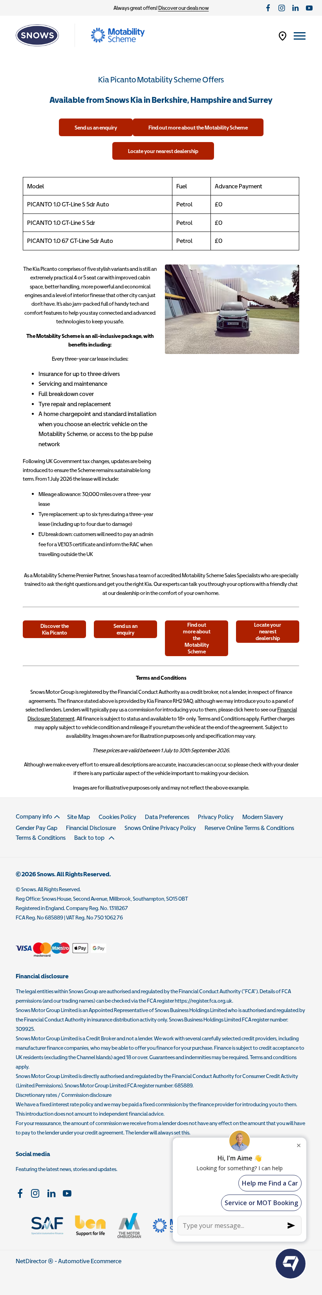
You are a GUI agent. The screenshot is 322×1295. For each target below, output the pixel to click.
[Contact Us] (282, 35)
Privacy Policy (216, 816)
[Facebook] (268, 8)
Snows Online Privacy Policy (160, 827)
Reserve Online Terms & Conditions (249, 827)
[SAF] (47, 1226)
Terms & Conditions (41, 837)
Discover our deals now (183, 8)
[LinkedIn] (295, 8)
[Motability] (117, 35)
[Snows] (37, 35)
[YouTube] (309, 8)
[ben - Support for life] (90, 1225)
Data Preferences (167, 816)
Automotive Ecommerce (89, 1260)
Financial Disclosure (91, 827)
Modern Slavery (262, 816)
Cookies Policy (117, 816)
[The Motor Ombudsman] (129, 1225)
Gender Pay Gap (36, 827)
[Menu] (300, 35)
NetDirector (32, 1260)
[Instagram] (282, 8)
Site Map (78, 816)
